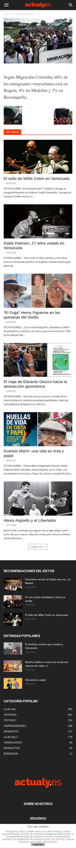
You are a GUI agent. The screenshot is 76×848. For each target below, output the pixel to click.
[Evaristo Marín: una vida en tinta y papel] (38, 429)
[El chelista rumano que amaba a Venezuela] (13, 648)
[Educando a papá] (13, 683)
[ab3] (38, 62)
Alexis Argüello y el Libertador (30, 520)
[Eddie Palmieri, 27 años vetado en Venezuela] (38, 221)
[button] (6, 5)
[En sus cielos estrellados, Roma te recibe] (13, 601)
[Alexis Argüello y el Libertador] (38, 498)
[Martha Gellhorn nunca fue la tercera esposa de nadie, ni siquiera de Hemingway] (13, 666)
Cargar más (37, 546)
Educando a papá (35, 679)
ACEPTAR (38, 845)
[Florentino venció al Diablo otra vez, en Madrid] (13, 584)
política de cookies (54, 839)
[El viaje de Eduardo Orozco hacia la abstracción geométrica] (38, 360)
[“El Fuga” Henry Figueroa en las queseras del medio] (38, 291)
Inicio (6, 13)
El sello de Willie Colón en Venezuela (37, 178)
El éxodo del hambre (23, 13)
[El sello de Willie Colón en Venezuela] (38, 157)
